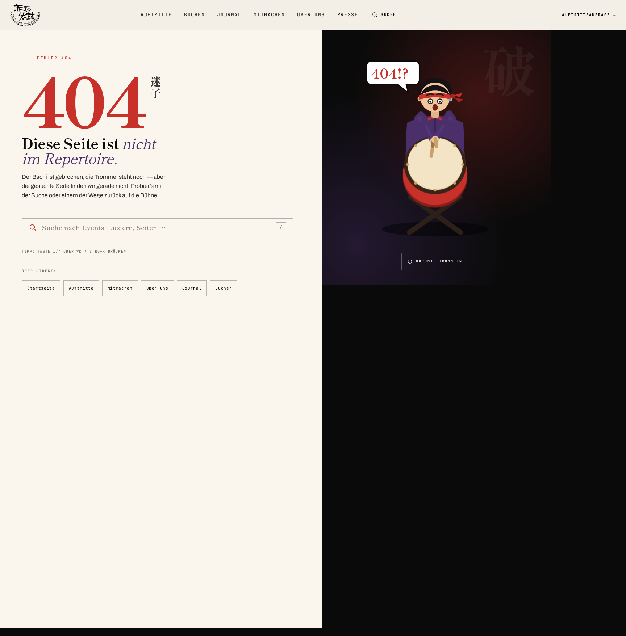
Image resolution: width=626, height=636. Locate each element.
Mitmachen (269, 15)
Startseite (41, 288)
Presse (347, 15)
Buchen (194, 15)
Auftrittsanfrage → (589, 14)
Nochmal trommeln (439, 261)
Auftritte (156, 15)
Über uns (311, 15)
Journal (229, 15)
